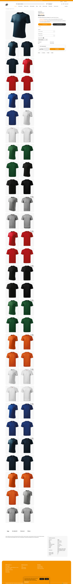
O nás (22, 566)
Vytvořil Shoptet (65, 583)
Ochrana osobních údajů (40, 568)
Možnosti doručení (43, 46)
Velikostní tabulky (23, 567)
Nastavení (26, 582)
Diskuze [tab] (29, 531)
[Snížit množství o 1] (44, 49)
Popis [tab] (8, 531)
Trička (58, 539)
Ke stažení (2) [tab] (14, 531)
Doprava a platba (23, 568)
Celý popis (39, 26)
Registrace (65, 1)
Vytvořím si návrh (44, 24)
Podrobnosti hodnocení (41, 12)
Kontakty (66, 6)
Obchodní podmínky (39, 566)
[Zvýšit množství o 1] (48, 49)
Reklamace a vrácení (40, 567)
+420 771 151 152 (50, 4)
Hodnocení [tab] (22, 531)
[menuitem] (15, 6)
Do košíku (57, 49)
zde (36, 580)
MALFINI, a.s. (42, 14)
